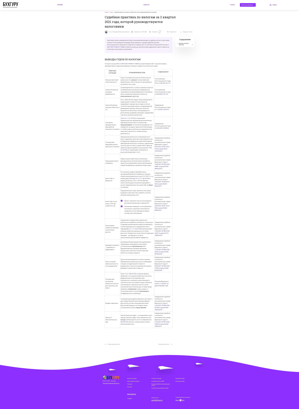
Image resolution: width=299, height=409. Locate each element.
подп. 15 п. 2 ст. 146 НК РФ (140, 178)
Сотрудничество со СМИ (157, 381)
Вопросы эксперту (132, 378)
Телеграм (129, 384)
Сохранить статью (187, 31)
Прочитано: (156, 31)
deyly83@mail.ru (157, 400)
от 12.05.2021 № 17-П (164, 83)
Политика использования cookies (159, 388)
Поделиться (173, 31)
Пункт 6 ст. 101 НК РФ (128, 118)
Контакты (129, 386)
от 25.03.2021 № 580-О (162, 128)
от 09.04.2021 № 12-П (161, 94)
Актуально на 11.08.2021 (140, 31)
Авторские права (180, 381)
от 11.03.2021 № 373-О (162, 109)
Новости (146, 5)
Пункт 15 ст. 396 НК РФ (128, 274)
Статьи (232, 5)
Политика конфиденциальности (111, 383)
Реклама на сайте (180, 378)
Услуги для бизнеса (247, 5)
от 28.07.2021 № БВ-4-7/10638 (129, 64)
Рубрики (60, 5)
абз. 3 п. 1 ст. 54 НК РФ (134, 229)
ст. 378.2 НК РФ (128, 100)
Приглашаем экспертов (133, 381)
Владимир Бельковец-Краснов (121, 31)
